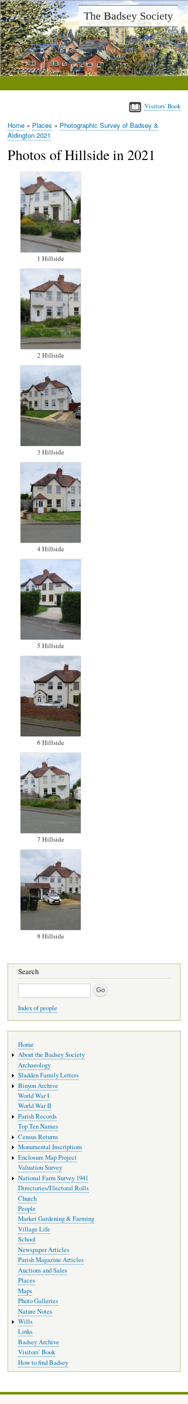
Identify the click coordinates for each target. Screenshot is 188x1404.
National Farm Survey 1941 (53, 1178)
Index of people (37, 1008)
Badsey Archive (38, 1342)
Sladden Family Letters (48, 1075)
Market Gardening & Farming (56, 1218)
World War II (34, 1106)
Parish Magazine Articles (51, 1260)
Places (42, 125)
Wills (25, 1321)
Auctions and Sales (42, 1270)
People (27, 1208)
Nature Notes (35, 1311)
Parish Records (37, 1116)
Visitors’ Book (36, 1352)
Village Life (34, 1229)
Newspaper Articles (43, 1249)
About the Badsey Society (51, 1054)
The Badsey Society (128, 16)
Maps (25, 1291)
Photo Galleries (38, 1301)
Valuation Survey (40, 1167)
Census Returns (38, 1137)
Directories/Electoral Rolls (53, 1188)
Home (16, 125)
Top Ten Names (38, 1126)
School (27, 1239)
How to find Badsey (43, 1362)
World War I (33, 1095)
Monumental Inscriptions (50, 1147)
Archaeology (34, 1065)
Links (25, 1331)
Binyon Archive (38, 1085)
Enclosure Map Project (47, 1157)
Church (27, 1198)
